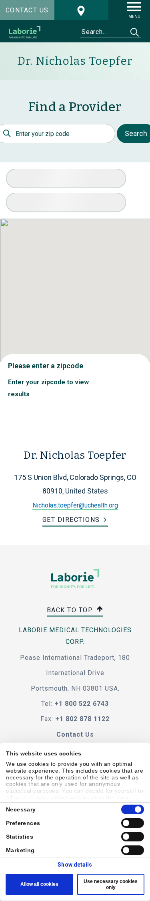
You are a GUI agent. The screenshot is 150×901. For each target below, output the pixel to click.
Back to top (71, 609)
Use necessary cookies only (111, 884)
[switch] (132, 823)
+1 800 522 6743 (81, 703)
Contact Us (75, 734)
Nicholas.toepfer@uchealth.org (75, 505)
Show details (75, 864)
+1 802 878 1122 (82, 719)
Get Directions (71, 519)
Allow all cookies (39, 884)
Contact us (27, 10)
